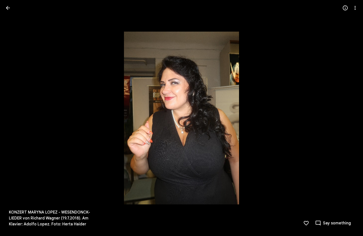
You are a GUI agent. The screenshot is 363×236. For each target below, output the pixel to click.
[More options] (355, 8)
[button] (14, 118)
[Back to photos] (8, 8)
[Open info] (345, 8)
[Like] (306, 223)
